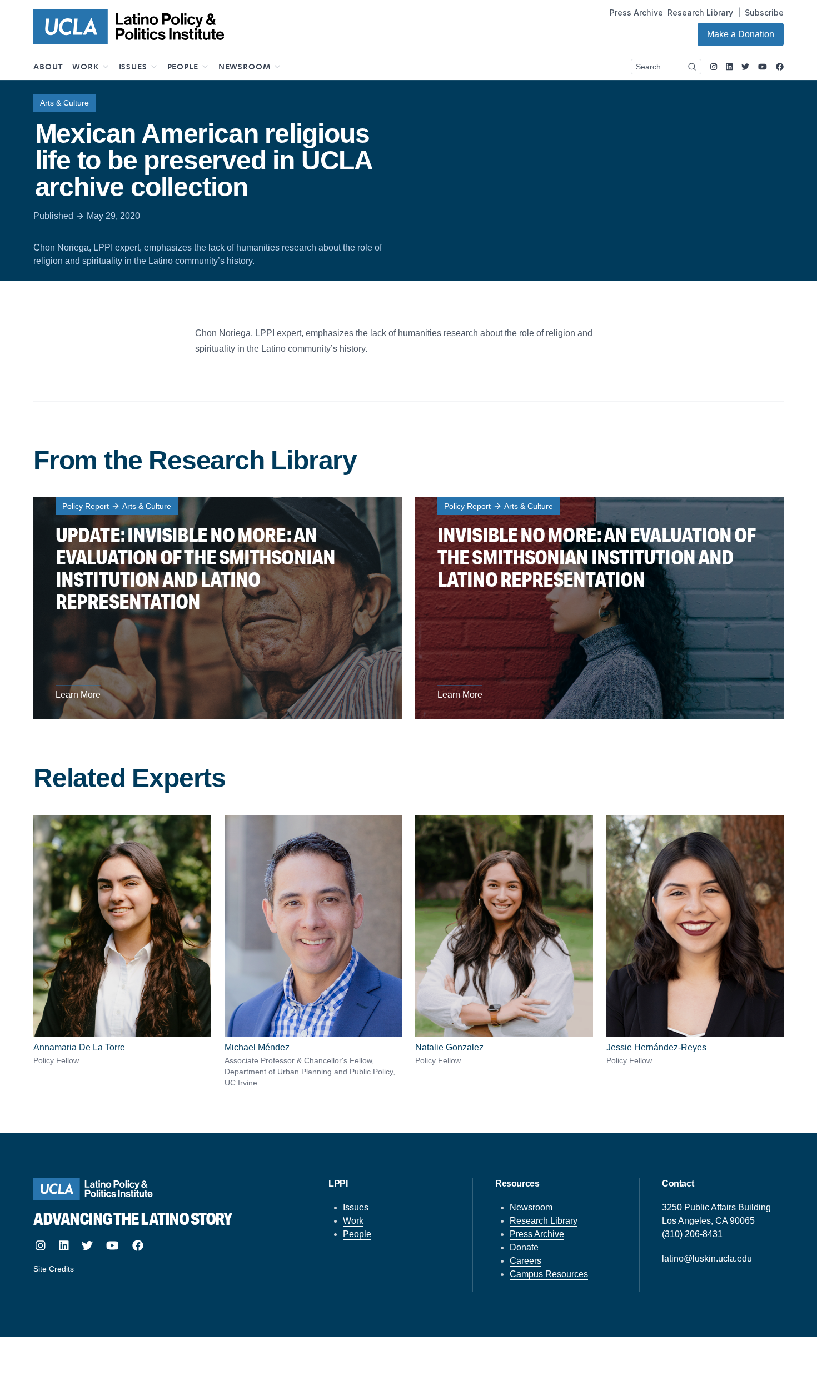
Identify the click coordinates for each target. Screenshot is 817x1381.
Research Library (700, 12)
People (357, 1234)
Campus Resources (549, 1274)
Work (353, 1220)
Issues (355, 1207)
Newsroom (531, 1207)
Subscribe (764, 12)
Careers (525, 1260)
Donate (524, 1247)
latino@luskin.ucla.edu (707, 1258)
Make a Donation (740, 34)
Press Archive (636, 12)
